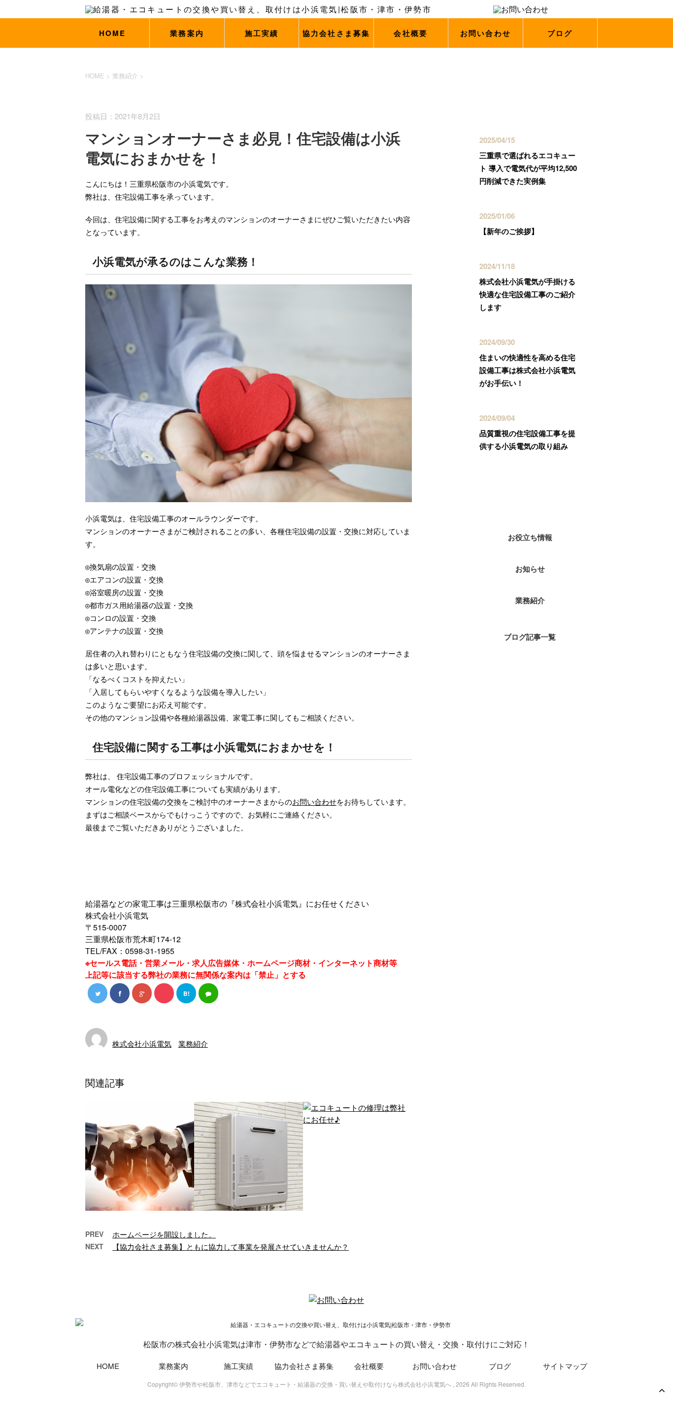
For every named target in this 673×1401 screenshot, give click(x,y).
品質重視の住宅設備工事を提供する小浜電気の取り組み (527, 439)
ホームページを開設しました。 (164, 1234)
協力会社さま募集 (336, 33)
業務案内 (187, 33)
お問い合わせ (485, 33)
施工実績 (262, 33)
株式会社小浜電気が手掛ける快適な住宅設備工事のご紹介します (527, 294)
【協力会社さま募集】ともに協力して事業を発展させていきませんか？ (230, 1246)
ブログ (560, 33)
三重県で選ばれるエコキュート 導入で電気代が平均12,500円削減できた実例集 (528, 168)
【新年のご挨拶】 (508, 231)
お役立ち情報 (530, 537)
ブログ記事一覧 (530, 636)
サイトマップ (565, 1366)
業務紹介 (193, 1043)
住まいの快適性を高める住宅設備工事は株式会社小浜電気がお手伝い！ (527, 370)
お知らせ (530, 568)
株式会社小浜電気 (141, 1043)
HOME (112, 33)
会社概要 (411, 33)
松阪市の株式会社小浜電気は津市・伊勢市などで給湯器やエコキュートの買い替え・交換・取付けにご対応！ (336, 1344)
